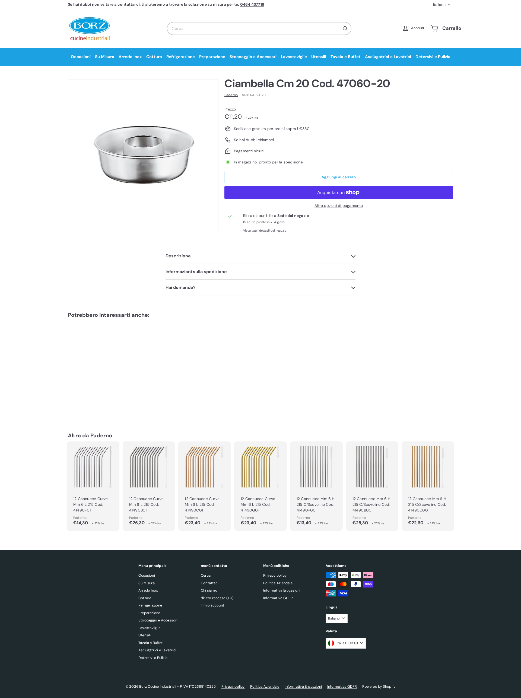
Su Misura (104, 56)
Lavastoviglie (294, 56)
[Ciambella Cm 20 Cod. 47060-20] (98, 367)
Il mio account (212, 605)
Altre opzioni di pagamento (338, 205)
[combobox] (259, 28)
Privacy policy (275, 575)
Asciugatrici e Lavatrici (388, 56)
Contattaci (209, 583)
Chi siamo (209, 590)
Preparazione (212, 56)
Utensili (318, 56)
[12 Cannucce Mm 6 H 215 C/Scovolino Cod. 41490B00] (372, 486)
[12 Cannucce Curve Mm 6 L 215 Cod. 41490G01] (260, 486)
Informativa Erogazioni (281, 590)
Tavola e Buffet (346, 56)
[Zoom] (143, 155)
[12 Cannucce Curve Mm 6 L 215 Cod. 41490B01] (149, 486)
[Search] (345, 28)
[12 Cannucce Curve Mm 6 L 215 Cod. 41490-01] (93, 486)
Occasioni (81, 56)
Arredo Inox (130, 56)
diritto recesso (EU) (217, 598)
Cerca (206, 575)
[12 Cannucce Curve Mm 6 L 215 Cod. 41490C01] (204, 486)
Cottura (154, 56)
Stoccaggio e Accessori (253, 56)
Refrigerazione (180, 56)
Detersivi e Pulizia (432, 56)
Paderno (101, 435)
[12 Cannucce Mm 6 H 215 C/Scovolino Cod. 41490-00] (316, 486)
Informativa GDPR (278, 598)
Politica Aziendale (278, 583)
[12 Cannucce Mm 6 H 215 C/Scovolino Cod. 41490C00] (428, 486)
